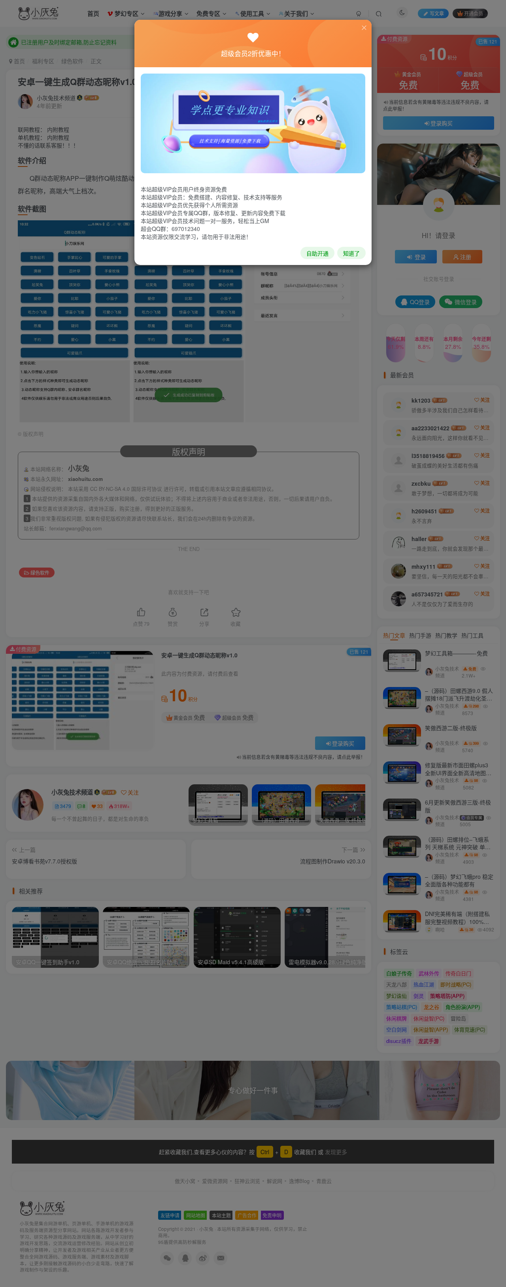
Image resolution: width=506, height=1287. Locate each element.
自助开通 (317, 253)
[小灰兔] (253, 123)
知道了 (351, 253)
